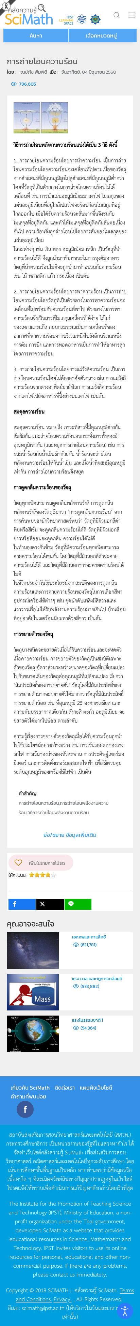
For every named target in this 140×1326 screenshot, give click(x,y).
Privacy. (63, 1298)
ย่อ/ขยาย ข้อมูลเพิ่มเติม (70, 835)
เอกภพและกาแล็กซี (89, 937)
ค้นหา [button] (36, 35)
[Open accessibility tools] (125, 1311)
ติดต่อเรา (65, 1087)
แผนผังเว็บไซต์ (96, 1087)
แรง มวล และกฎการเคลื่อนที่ (97, 978)
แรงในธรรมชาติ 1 (87, 1020)
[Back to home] (29, 14)
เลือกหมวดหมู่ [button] (101, 35)
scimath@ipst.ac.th (43, 1307)
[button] (132, 15)
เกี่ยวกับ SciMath (30, 1087)
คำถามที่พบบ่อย (28, 1096)
